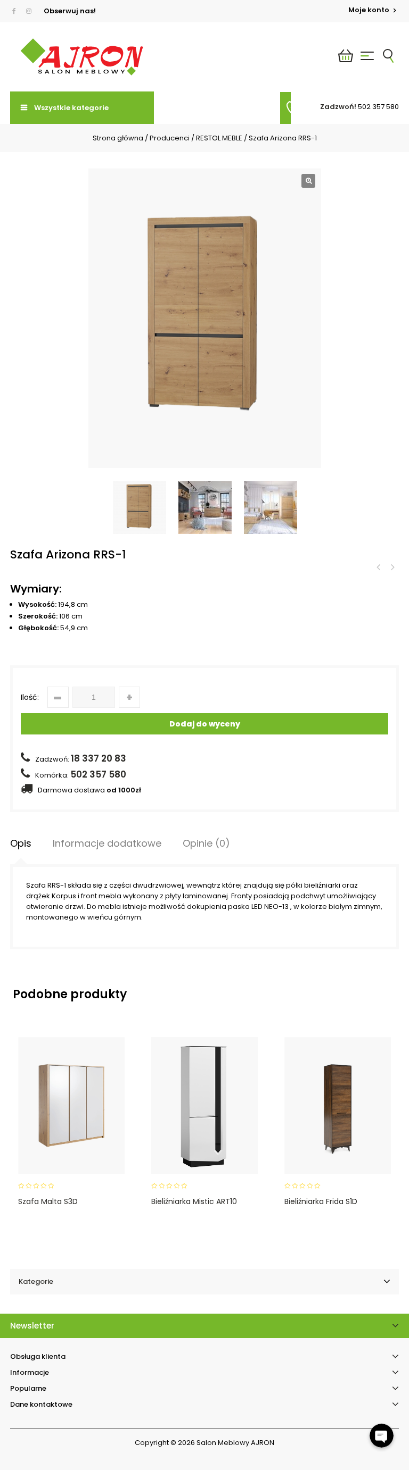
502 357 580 (378, 107)
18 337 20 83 (98, 758)
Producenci (170, 138)
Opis (20, 843)
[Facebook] (16, 11)
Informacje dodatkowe (107, 843)
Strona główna (118, 138)
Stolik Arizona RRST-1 (392, 567)
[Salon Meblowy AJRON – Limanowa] (82, 56)
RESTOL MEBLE (219, 138)
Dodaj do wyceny (204, 724)
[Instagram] (29, 11)
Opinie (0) (206, 843)
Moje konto (369, 10)
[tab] (20, 843)
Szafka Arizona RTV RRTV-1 (378, 567)
